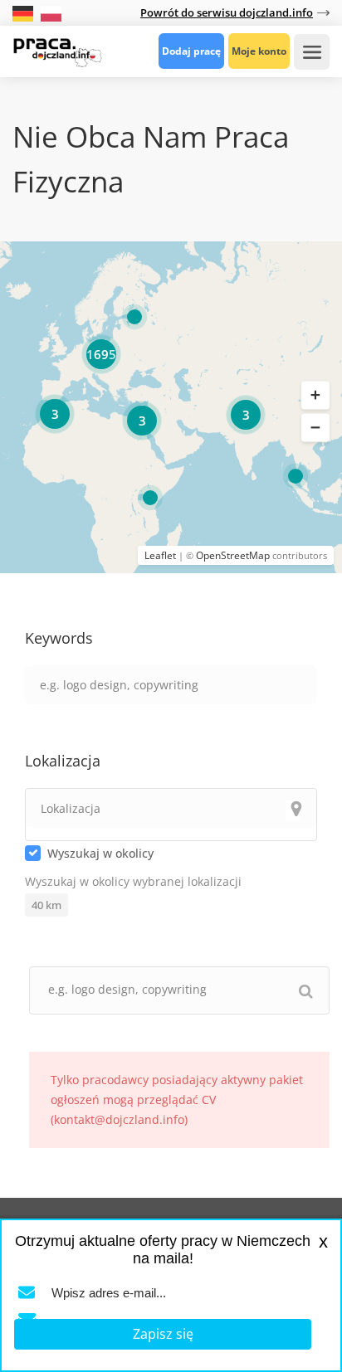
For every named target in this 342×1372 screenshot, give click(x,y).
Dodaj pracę (191, 51)
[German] (24, 12)
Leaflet (160, 555)
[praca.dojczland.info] (57, 50)
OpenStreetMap (233, 555)
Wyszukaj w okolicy (100, 853)
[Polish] (51, 12)
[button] (315, 395)
